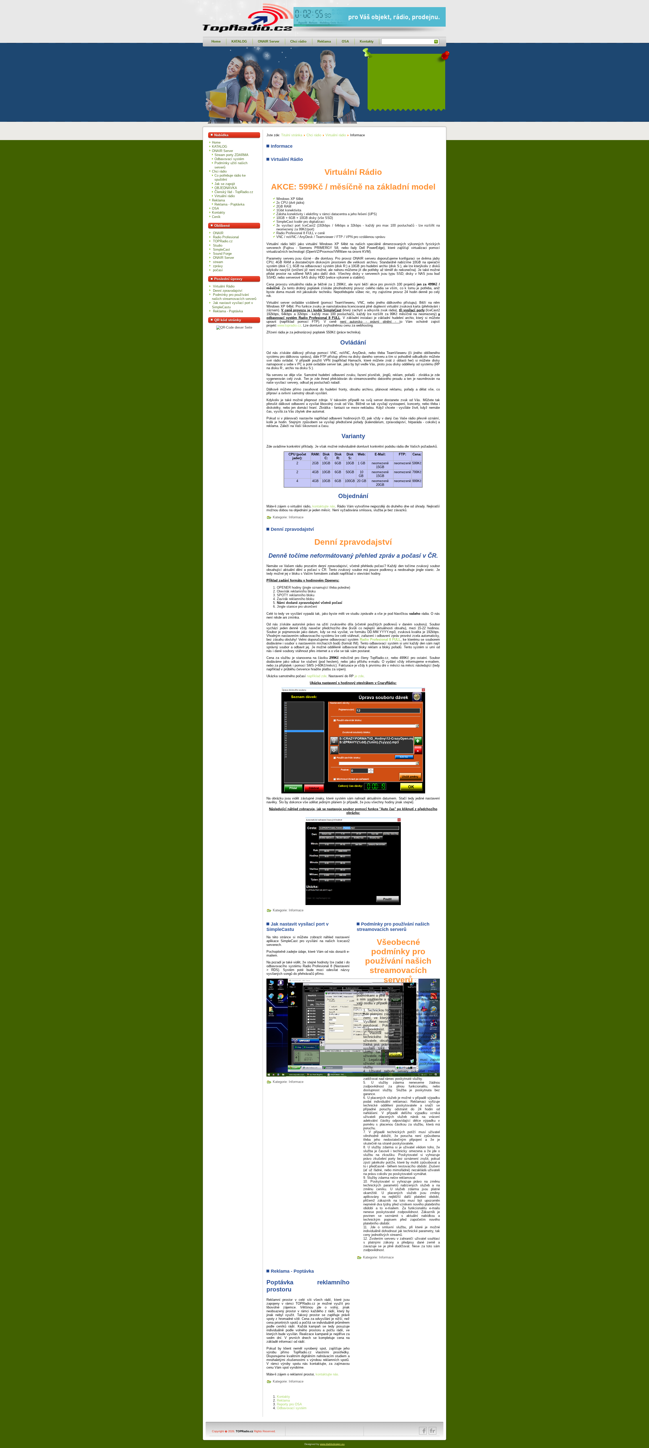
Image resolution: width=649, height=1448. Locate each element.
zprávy (218, 266)
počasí (218, 270)
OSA (345, 41)
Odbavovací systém (229, 159)
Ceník (216, 217)
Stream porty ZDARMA (231, 155)
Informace (296, 517)
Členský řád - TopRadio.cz (233, 192)
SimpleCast (221, 249)
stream (218, 262)
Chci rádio (298, 41)
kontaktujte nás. (327, 1374)
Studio (217, 245)
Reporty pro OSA (289, 1404)
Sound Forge (222, 253)
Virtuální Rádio (287, 159)
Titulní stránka (291, 135)
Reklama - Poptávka (229, 204)
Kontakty (366, 41)
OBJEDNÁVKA (225, 188)
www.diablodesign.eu (332, 1444)
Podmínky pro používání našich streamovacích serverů (393, 927)
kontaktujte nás (323, 506)
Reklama (324, 41)
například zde (317, 676)
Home (216, 41)
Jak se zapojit (224, 184)
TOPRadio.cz (223, 241)
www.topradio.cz (289, 325)
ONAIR (218, 233)
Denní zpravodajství (292, 529)
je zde (359, 676)
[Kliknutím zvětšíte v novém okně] (308, 1028)
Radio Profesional (226, 237)
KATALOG (239, 41)
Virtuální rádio (224, 196)
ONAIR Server (268, 41)
